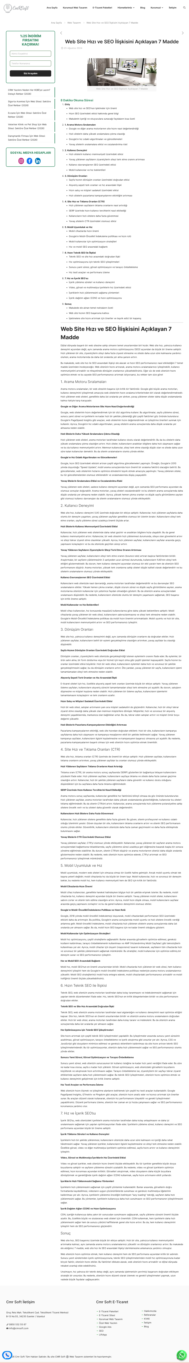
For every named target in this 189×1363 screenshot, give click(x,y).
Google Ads (105, 1326)
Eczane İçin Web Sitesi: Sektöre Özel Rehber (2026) (27, 115)
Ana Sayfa (56, 22)
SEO (101, 1330)
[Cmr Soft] (16, 7)
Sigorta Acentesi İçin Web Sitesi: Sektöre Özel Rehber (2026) (29, 103)
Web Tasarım (74, 22)
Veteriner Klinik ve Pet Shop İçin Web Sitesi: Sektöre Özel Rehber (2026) (27, 126)
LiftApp (103, 1334)
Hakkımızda (150, 1311)
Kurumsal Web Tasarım (111, 1319)
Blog (146, 1326)
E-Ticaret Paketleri (108, 1311)
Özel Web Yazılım (108, 1323)
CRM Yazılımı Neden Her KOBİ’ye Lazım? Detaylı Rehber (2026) (29, 92)
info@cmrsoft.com (19, 1328)
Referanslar (150, 1314)
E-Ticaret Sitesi (107, 1315)
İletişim (147, 1322)
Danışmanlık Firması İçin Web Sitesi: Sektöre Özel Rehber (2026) (26, 138)
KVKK (147, 1318)
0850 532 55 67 (17, 1324)
